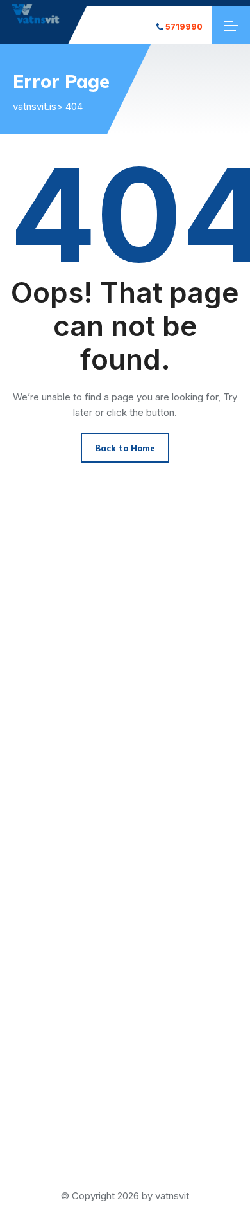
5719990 (184, 26)
